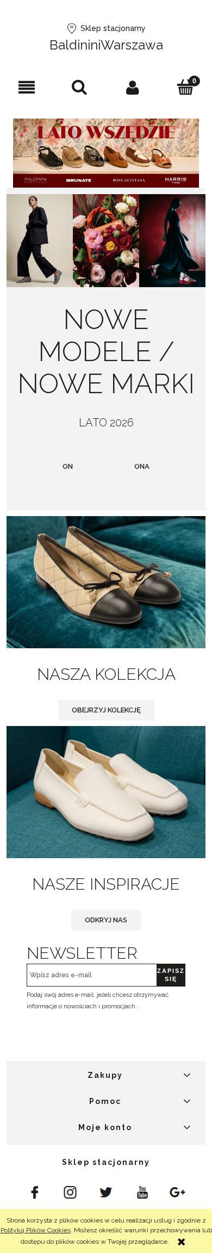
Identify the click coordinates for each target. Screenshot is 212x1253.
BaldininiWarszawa (106, 45)
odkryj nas (106, 920)
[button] (26, 87)
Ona (141, 466)
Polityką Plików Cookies (36, 1230)
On (68, 466)
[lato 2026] (106, 153)
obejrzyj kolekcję (106, 710)
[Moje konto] (132, 87)
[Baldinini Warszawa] (35, 1191)
